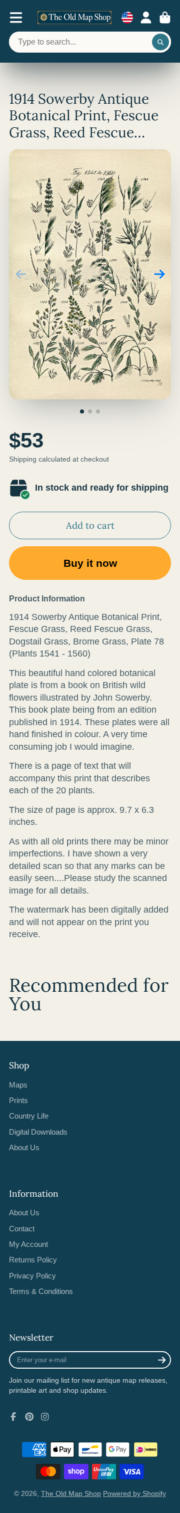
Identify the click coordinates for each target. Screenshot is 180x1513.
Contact (21, 1228)
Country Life (28, 1116)
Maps (18, 1084)
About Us (24, 1147)
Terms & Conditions (41, 1291)
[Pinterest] (29, 1416)
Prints (18, 1100)
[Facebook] (13, 1416)
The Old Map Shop (71, 1493)
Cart (165, 18)
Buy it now (90, 563)
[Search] (160, 42)
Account (146, 18)
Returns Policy (33, 1259)
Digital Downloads (38, 1132)
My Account (28, 1244)
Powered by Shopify (134, 1493)
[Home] (74, 18)
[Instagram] (45, 1416)
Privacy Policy (32, 1275)
